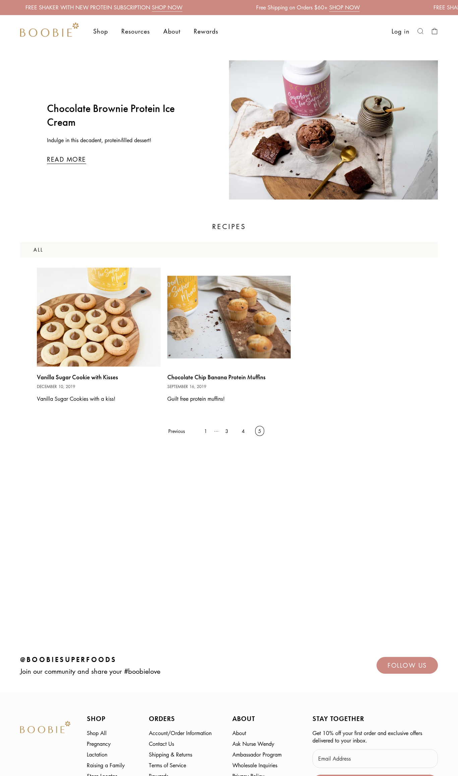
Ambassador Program (257, 754)
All (38, 249)
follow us (407, 665)
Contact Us (161, 743)
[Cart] (434, 31)
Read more (66, 159)
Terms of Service (167, 765)
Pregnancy (99, 743)
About (239, 733)
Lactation (97, 754)
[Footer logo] (45, 728)
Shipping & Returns (170, 754)
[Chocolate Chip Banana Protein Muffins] (229, 317)
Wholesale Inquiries (254, 765)
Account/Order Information (180, 733)
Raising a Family (106, 765)
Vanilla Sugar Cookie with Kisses (77, 377)
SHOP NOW (167, 7)
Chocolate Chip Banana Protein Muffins (216, 377)
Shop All (97, 733)
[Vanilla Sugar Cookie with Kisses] (99, 317)
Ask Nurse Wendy (253, 743)
